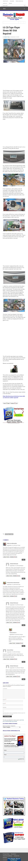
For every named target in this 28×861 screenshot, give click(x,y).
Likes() (6, 403)
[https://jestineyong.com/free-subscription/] (14, 859)
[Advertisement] (15, 134)
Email (4, 703)
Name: (5, 750)
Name (4, 699)
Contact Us (5, 3)
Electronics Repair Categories (9, 726)
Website (4, 707)
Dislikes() (14, 403)
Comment (5, 688)
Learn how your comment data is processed (13, 720)
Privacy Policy (6, 854)
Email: (5, 754)
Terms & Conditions (7, 855)
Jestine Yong (6, 36)
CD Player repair (9, 534)
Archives (10, 3)
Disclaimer (13, 854)
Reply (23, 559)
